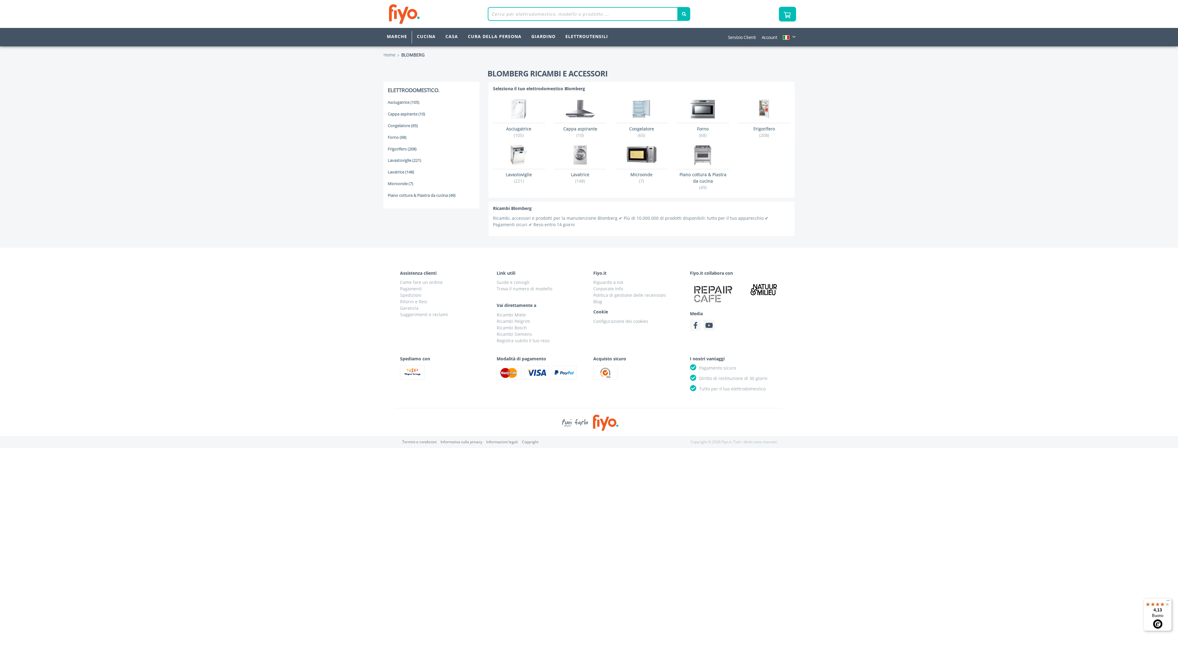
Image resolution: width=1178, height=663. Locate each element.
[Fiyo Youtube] (709, 325)
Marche (397, 36)
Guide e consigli (513, 282)
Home (389, 55)
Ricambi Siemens (514, 334)
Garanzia (409, 308)
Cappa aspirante (406, 114)
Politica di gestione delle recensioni (629, 295)
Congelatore (403, 125)
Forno (397, 137)
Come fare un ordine (421, 282)
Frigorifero (402, 149)
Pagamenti (411, 289)
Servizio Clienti (742, 37)
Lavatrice (401, 172)
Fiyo (429, 14)
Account (769, 37)
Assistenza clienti (418, 273)
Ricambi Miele (511, 315)
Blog (597, 301)
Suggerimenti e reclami (424, 314)
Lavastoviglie (404, 160)
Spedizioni (411, 295)
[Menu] (1168, 602)
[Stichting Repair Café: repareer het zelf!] (713, 294)
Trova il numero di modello (524, 289)
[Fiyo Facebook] (695, 325)
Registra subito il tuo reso (523, 340)
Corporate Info (608, 289)
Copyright (530, 441)
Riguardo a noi (608, 282)
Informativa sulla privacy (461, 441)
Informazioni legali (502, 441)
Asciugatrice (403, 102)
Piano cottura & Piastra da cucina (422, 195)
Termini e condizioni (419, 441)
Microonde (400, 183)
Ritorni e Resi (413, 301)
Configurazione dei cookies (620, 321)
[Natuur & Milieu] (764, 289)
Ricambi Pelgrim (513, 321)
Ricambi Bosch (512, 328)
